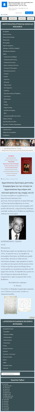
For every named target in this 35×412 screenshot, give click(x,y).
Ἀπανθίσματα (6, 135)
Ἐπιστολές (5, 368)
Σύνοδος (5, 76)
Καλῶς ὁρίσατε (13, 18)
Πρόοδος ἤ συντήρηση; (9, 110)
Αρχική (4, 18)
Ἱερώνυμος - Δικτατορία (9, 354)
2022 (4, 404)
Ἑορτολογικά (7, 96)
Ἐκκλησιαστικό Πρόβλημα (10, 57)
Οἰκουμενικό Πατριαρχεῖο (10, 68)
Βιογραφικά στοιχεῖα (8, 329)
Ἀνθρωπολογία (7, 85)
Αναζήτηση (30, 18)
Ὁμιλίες (5, 360)
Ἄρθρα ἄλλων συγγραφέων (9, 132)
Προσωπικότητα (7, 34)
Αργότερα (19, 13)
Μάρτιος (6, 394)
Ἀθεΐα (5, 113)
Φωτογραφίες (6, 43)
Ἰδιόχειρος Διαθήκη (8, 334)
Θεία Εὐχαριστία (7, 88)
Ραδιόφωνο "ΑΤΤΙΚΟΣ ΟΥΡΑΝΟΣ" (11, 48)
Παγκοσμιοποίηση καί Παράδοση (11, 93)
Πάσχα (5, 102)
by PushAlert (5, 14)
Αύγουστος (6, 386)
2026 (4, 384)
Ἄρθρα (4, 54)
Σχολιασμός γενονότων (9, 71)
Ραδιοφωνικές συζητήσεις (9, 51)
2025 (4, 399)
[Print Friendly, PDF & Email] (32, 317)
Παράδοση (6, 90)
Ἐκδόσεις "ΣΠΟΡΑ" (7, 119)
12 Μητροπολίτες (7, 129)
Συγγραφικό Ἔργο (7, 365)
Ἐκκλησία (5, 74)
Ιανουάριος (6, 398)
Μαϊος (5, 391)
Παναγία (5, 105)
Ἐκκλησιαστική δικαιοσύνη (10, 60)
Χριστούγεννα (7, 99)
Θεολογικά (6, 82)
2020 (4, 408)
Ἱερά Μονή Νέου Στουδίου (9, 121)
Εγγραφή (29, 13)
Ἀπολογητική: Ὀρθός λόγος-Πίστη (11, 116)
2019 (4, 410)
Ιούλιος (5, 387)
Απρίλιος (6, 392)
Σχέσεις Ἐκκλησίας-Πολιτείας (10, 65)
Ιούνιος (5, 389)
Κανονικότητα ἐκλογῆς (8, 37)
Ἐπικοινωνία (22, 18)
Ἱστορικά (5, 351)
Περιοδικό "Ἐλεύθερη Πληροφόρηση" (12, 124)
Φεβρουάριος (7, 396)
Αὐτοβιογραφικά (7, 337)
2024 (4, 401)
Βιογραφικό (6, 31)
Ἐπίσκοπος (6, 79)
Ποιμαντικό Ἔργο (7, 357)
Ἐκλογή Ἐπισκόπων (8, 348)
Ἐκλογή (5, 346)
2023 (4, 403)
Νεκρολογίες (6, 40)
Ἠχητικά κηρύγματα (8, 45)
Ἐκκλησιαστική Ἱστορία (9, 62)
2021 (4, 406)
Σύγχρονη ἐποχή (7, 107)
